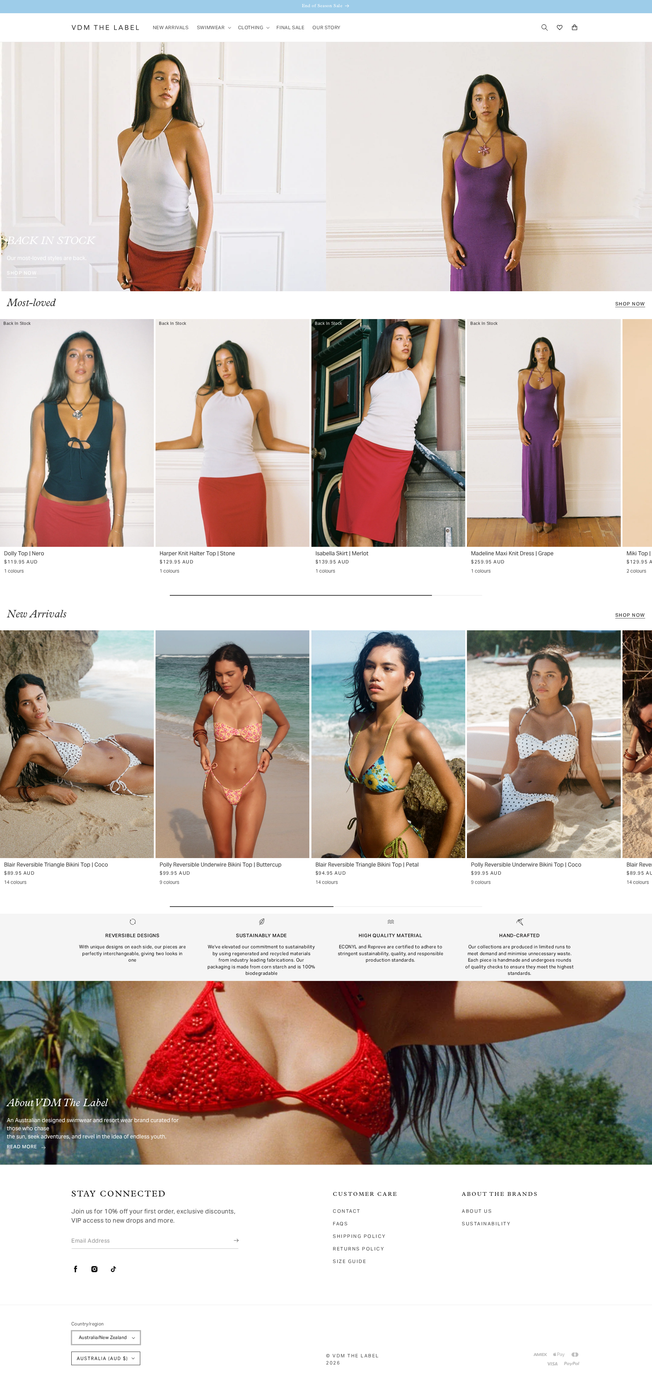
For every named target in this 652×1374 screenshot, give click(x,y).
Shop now (630, 304)
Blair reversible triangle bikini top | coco (56, 864)
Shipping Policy (359, 1236)
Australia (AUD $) (102, 1358)
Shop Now (22, 274)
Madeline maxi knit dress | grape (512, 553)
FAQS (340, 1224)
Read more (22, 1147)
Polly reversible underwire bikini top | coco (526, 864)
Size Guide (349, 1261)
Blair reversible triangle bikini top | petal (367, 864)
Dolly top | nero (24, 553)
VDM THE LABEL (355, 1356)
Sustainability (486, 1224)
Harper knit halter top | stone (197, 553)
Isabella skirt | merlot (341, 553)
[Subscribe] (231, 1240)
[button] (213, 27)
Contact (347, 1211)
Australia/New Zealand (103, 1337)
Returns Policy (358, 1249)
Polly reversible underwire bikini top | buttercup (221, 864)
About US (477, 1211)
